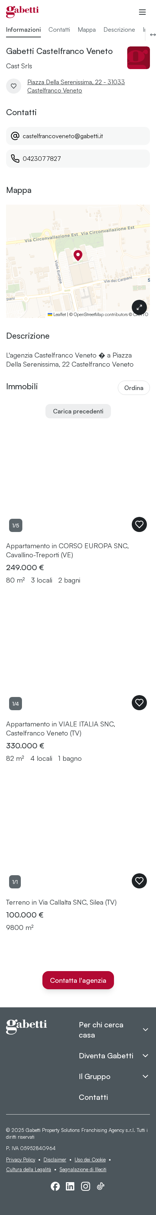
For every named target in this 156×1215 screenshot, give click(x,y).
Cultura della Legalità (28, 1169)
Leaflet (59, 314)
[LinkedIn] (70, 1186)
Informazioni (23, 29)
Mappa (87, 29)
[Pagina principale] (22, 12)
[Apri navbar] (142, 12)
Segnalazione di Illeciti (82, 1169)
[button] (78, 255)
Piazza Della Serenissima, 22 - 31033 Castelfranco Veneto (76, 86)
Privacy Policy (20, 1159)
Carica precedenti (78, 411)
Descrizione (119, 29)
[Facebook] (55, 1186)
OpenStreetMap (89, 314)
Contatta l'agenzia (78, 980)
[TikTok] (100, 1186)
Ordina (134, 388)
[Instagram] (85, 1186)
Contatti (59, 29)
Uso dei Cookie (90, 1159)
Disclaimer (55, 1159)
